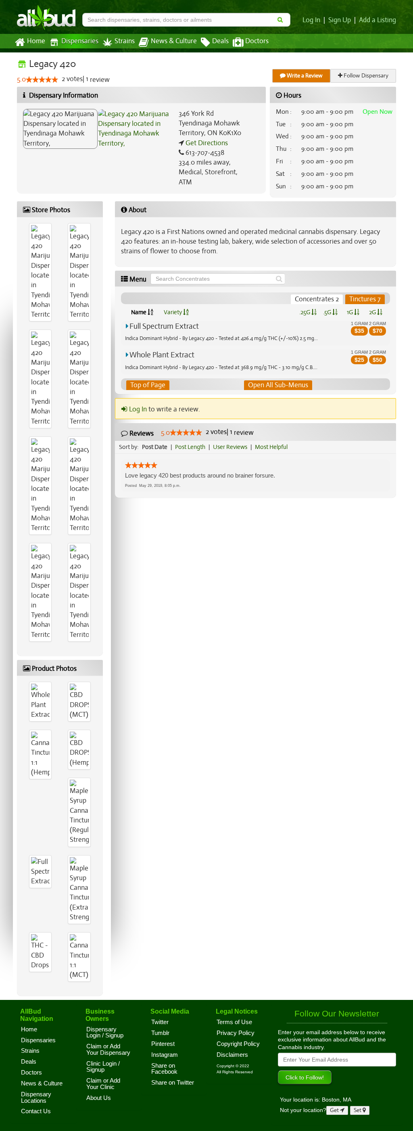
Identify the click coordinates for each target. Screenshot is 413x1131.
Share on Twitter (172, 1082)
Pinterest (163, 1044)
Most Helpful (271, 447)
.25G (305, 312)
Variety (173, 312)
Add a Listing (377, 20)
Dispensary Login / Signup (104, 1032)
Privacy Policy (235, 1033)
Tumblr (160, 1033)
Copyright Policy (238, 1044)
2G (373, 312)
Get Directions (206, 143)
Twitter (160, 1022)
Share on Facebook (164, 1068)
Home (36, 41)
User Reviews (230, 447)
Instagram (164, 1055)
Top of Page (147, 385)
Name (139, 312)
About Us (98, 1098)
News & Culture (174, 41)
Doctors (257, 41)
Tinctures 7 (365, 299)
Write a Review (304, 75)
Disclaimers (232, 1055)
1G (350, 312)
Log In (311, 20)
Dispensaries (79, 41)
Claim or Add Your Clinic (103, 1083)
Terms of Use (234, 1022)
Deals (220, 41)
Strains (125, 41)
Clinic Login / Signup (103, 1066)
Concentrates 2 (317, 299)
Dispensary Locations (36, 1097)
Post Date (154, 447)
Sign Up (339, 20)
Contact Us (36, 1111)
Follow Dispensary (365, 75)
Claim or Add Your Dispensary (108, 1049)
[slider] (42, 79)
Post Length (190, 447)
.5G (327, 312)
